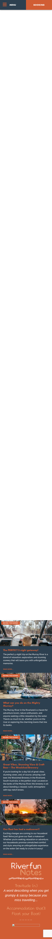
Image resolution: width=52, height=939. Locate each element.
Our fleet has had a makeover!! (21, 829)
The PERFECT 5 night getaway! (20, 650)
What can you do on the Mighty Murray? (21, 704)
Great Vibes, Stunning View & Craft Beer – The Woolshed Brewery (23, 766)
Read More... (8, 669)
